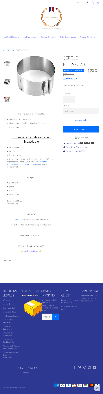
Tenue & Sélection (87, 37)
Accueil (6, 50)
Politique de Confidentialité (8, 340)
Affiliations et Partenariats (7, 334)
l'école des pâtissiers (11, 316)
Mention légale (8, 304)
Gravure (66, 106)
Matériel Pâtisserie (12, 37)
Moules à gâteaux (30, 37)
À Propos (6, 300)
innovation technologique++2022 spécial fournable (27, 162)
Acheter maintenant (81, 129)
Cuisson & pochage (49, 37)
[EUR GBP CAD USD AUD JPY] (79, 3)
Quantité (66, 93)
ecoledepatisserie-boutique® (16, 387)
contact (26, 372)
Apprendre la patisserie (8, 321)
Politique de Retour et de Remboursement (11, 347)
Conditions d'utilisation (7, 327)
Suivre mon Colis (9, 308)
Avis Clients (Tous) (9, 312)
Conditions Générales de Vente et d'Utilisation (11, 355)
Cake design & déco (68, 37)
